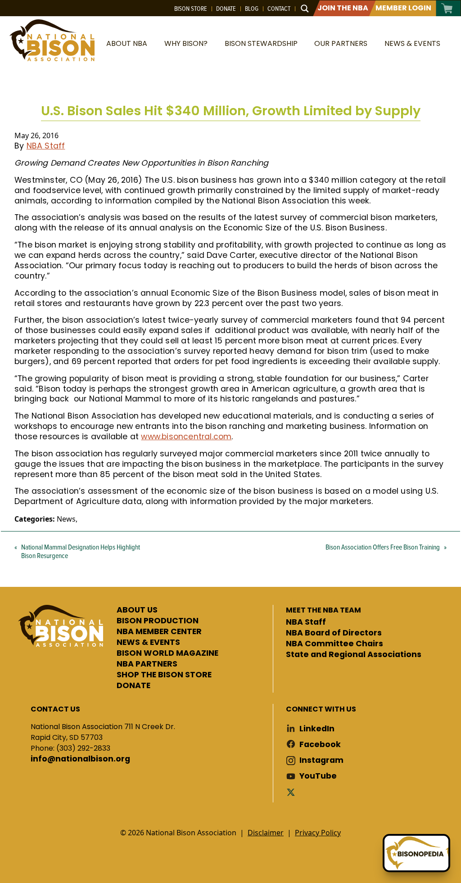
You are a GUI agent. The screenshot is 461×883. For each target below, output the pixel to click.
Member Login (403, 8)
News (66, 519)
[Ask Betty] (416, 853)
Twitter (292, 792)
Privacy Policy (318, 833)
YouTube (318, 776)
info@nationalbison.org (80, 759)
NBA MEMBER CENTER (159, 632)
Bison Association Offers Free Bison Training (382, 547)
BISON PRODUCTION (158, 621)
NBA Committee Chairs (334, 644)
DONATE (133, 686)
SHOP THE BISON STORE (164, 675)
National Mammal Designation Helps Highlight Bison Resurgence (80, 551)
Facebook (320, 744)
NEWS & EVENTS (148, 643)
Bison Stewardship (261, 43)
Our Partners (340, 43)
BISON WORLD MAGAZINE (167, 653)
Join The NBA (342, 8)
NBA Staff (46, 145)
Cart (447, 8)
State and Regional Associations (353, 655)
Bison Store (190, 8)
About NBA (126, 43)
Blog (251, 8)
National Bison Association (52, 40)
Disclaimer (266, 833)
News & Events (412, 43)
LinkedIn (316, 729)
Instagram (321, 760)
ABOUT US (137, 610)
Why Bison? (186, 43)
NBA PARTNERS (147, 664)
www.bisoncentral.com (186, 436)
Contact (278, 8)
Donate (226, 8)
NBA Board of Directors (334, 633)
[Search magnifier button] (304, 8)
